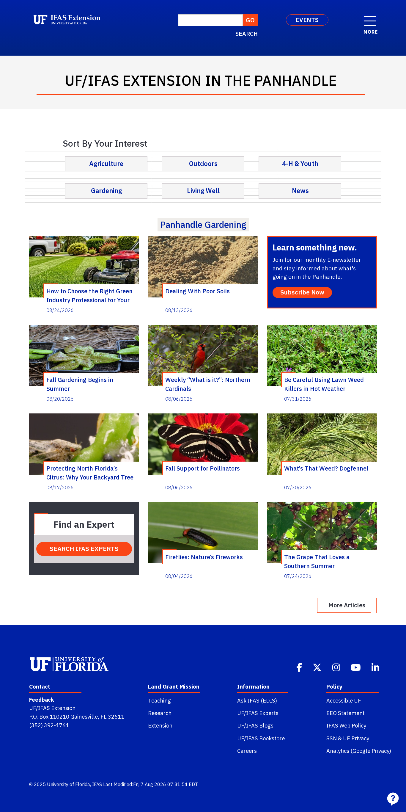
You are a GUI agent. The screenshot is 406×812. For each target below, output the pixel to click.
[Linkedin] (376, 666)
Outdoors (203, 163)
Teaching (159, 700)
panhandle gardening (203, 224)
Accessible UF (343, 700)
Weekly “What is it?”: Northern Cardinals (207, 384)
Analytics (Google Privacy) (358, 750)
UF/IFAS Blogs (255, 725)
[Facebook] (299, 666)
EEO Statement (345, 713)
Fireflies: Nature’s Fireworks (204, 557)
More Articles (346, 605)
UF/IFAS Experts (257, 713)
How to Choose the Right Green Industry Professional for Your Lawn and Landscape (89, 295)
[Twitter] (318, 666)
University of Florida (68, 784)
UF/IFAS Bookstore (261, 738)
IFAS (97, 784)
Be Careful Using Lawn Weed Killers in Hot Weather (324, 384)
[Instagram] (336, 666)
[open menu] (370, 17)
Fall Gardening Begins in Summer (79, 384)
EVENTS (307, 20)
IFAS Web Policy (346, 725)
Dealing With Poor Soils (197, 291)
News (300, 190)
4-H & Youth (300, 163)
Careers (247, 750)
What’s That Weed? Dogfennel (326, 468)
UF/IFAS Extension (52, 707)
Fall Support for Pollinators (202, 468)
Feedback (41, 699)
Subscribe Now (302, 292)
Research (159, 713)
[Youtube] (356, 666)
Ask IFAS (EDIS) (257, 700)
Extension (160, 725)
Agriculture (106, 163)
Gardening (106, 190)
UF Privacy (356, 738)
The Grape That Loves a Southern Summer (317, 561)
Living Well (203, 190)
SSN (331, 738)
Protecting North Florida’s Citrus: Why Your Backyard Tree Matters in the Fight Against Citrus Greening (89, 472)
